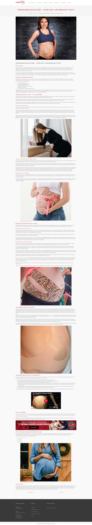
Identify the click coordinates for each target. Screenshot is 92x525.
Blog (69, 2)
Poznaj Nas (31, 2)
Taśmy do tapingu (48, 2)
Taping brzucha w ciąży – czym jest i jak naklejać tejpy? (46, 10)
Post (37, 13)
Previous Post (30, 492)
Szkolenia (39, 2)
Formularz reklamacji (34, 511)
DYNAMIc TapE (32, 13)
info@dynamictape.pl (21, 512)
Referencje (64, 2)
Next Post (61, 492)
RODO (32, 515)
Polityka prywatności (34, 509)
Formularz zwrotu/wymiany (35, 513)
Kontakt (56, 2)
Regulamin (33, 507)
